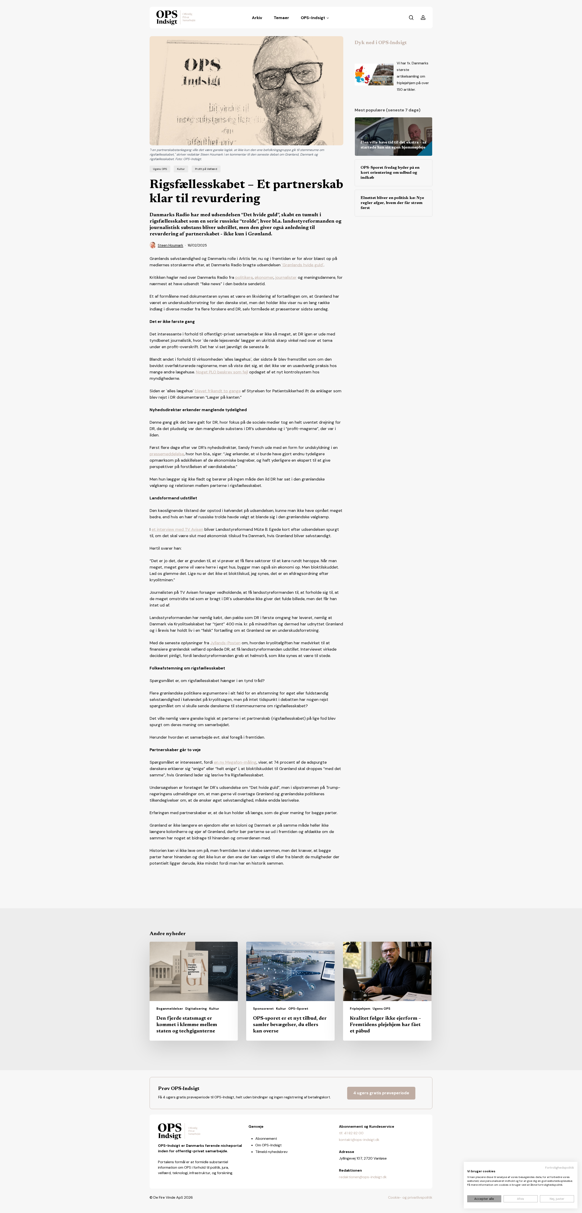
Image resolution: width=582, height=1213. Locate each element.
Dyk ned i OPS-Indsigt (381, 42)
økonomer (264, 277)
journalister (286, 277)
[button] (381, 1093)
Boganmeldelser (169, 1009)
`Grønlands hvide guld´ (303, 265)
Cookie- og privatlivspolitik (410, 1197)
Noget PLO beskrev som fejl (222, 372)
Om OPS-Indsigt (268, 1145)
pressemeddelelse (167, 454)
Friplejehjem (360, 1009)
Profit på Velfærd (206, 169)
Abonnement (266, 1138)
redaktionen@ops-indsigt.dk (363, 1177)
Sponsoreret (263, 1009)
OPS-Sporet (298, 1009)
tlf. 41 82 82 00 (351, 1133)
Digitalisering (196, 1009)
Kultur (181, 169)
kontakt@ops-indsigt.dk (359, 1139)
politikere (244, 277)
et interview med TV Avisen (177, 529)
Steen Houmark (170, 245)
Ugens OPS (160, 169)
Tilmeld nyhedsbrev (271, 1151)
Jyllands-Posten (225, 643)
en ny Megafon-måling (235, 762)
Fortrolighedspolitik (559, 1167)
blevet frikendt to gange (218, 391)
